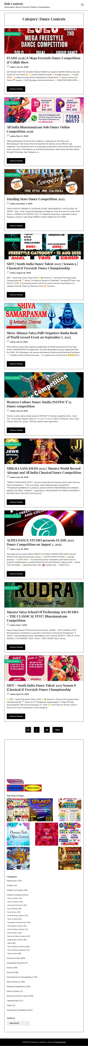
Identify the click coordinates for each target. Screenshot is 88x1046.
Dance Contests (13, 902)
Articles (10, 885)
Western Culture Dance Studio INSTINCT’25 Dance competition (39, 404)
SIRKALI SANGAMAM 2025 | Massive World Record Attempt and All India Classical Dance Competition (44, 470)
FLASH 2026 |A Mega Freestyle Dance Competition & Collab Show (43, 60)
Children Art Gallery (15, 890)
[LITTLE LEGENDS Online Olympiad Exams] (69, 834)
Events (9, 967)
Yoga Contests (12, 953)
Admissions (11, 881)
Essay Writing (12, 909)
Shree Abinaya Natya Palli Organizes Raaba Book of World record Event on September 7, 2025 (42, 335)
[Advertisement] (44, 759)
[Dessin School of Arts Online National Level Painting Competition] (18, 859)
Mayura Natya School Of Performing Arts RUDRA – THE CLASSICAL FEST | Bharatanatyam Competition (42, 616)
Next (57, 729)
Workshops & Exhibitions (17, 1010)
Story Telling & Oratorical (16, 947)
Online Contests (13, 991)
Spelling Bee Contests (15, 940)
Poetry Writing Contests (16, 929)
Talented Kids (12, 1000)
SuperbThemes (60, 1042)
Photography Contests (15, 926)
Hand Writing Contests (15, 915)
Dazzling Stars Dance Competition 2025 (36, 199)
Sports (9, 943)
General (10, 972)
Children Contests (14, 895)
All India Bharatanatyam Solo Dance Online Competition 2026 (38, 129)
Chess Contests (13, 898)
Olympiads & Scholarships (16, 922)
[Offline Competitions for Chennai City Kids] (18, 834)
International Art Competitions (19, 977)
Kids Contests (13, 4)
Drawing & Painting (14, 905)
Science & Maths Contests (16, 936)
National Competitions (16, 986)
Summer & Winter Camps (17, 996)
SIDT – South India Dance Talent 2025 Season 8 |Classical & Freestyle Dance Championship (41, 687)
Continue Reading (16, 89)
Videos (9, 1005)
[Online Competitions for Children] (46, 834)
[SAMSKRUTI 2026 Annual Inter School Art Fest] (69, 810)
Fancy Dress (11, 912)
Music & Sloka (12, 919)
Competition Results (15, 963)
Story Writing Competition (16, 950)
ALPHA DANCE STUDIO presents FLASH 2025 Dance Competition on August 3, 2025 (40, 542)
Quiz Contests (12, 933)
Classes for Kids (13, 958)
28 (47, 729)
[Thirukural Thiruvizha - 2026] (69, 859)
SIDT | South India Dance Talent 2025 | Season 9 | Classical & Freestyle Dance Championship (42, 266)
